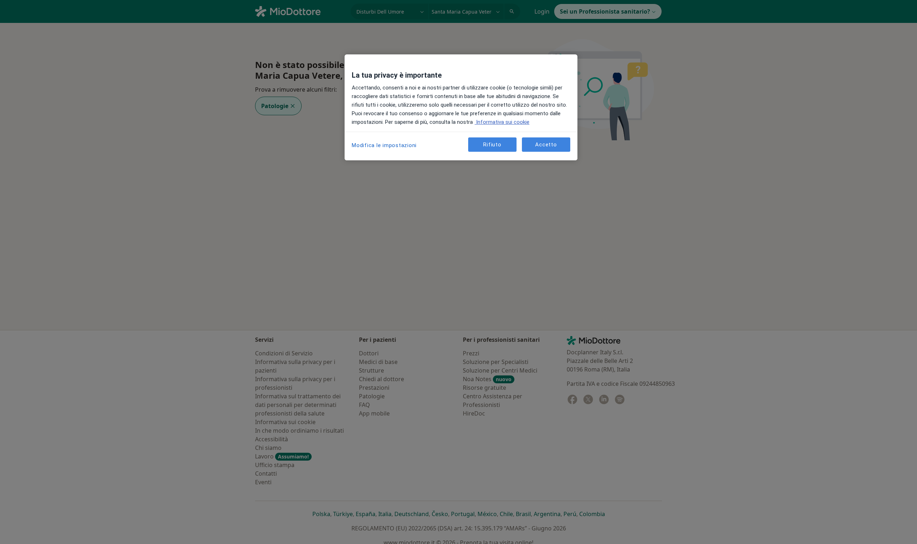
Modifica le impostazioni (384, 145)
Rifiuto (492, 144)
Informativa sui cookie (502, 122)
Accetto (546, 144)
